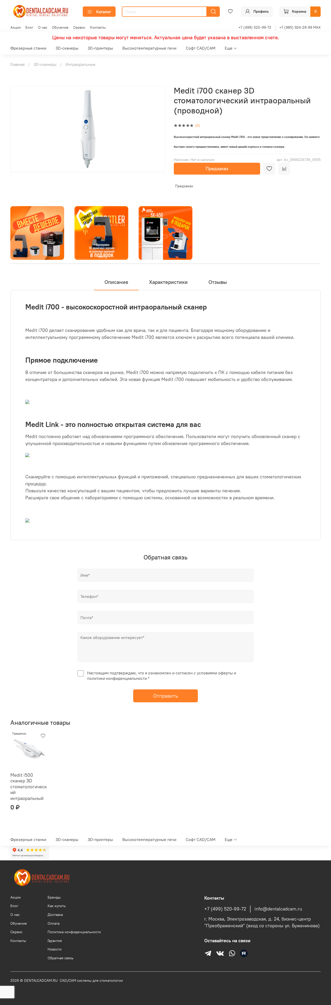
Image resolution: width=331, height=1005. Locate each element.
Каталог (103, 11)
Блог (29, 27)
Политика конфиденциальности (74, 932)
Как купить (57, 905)
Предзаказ (217, 169)
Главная (17, 64)
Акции (15, 27)
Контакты (98, 27)
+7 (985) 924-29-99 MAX (300, 27)
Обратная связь (60, 958)
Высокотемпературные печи (149, 48)
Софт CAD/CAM (200, 48)
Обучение (60, 27)
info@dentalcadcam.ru (278, 909)
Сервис (79, 27)
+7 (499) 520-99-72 (254, 27)
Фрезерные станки (28, 48)
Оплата (53, 923)
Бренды (54, 897)
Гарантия (55, 940)
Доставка (55, 914)
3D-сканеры (67, 48)
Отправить (165, 695)
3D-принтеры (100, 48)
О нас (42, 27)
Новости (55, 949)
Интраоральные (80, 64)
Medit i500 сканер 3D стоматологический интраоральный (28, 786)
